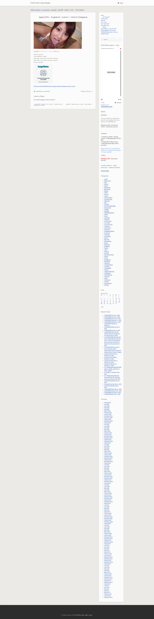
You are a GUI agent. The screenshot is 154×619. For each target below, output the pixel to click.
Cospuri (106, 196)
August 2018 (107, 563)
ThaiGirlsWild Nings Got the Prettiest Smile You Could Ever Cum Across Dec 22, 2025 (112, 333)
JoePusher (107, 226)
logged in (42, 99)
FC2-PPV (106, 204)
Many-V (106, 238)
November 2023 (108, 458)
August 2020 (107, 523)
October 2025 (107, 419)
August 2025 (107, 422)
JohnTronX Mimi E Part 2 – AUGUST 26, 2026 (111, 354)
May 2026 (106, 407)
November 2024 (108, 438)
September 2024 (108, 441)
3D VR (106, 179)
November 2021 (108, 498)
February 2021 (108, 513)
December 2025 (108, 416)
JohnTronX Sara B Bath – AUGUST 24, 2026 (110, 358)
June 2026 (107, 406)
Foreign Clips (104, 18)
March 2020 (107, 532)
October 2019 (107, 540)
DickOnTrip (107, 201)
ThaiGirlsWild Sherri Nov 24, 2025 (113, 389)
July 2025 (106, 424)
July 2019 (106, 545)
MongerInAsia (107, 241)
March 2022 (107, 491)
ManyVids (106, 239)
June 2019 (107, 547)
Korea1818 (107, 233)
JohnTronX (107, 229)
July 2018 (106, 565)
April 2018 (106, 570)
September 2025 (108, 421)
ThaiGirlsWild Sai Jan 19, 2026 (112, 330)
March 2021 (107, 511)
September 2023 (108, 461)
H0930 (106, 214)
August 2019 (107, 543)
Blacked (106, 191)
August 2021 (107, 503)
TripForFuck (107, 280)
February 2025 (108, 432)
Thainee (106, 270)
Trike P (106, 278)
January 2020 (107, 535)
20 (104, 302)
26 (101, 303)
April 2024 (106, 449)
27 (104, 303)
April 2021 (106, 510)
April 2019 (106, 550)
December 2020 (108, 516)
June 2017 (107, 587)
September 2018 (108, 562)
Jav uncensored (46, 10)
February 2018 (108, 574)
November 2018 (108, 558)
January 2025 (107, 434)
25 (119, 302)
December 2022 (108, 476)
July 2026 (106, 404)
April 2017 (106, 590)
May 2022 (106, 488)
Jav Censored (106, 17)
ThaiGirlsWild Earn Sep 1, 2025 (112, 394)
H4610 (106, 216)
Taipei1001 (107, 263)
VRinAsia (106, 285)
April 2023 (106, 469)
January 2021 (107, 515)
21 (107, 302)
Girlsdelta (106, 211)
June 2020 (107, 527)
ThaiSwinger (107, 273)
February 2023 (108, 473)
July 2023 (106, 464)
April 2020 (106, 530)
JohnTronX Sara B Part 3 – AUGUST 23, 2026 (111, 361)
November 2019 (108, 538)
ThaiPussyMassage (109, 271)
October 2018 (107, 560)
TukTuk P (106, 281)
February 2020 (108, 533)
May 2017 (106, 589)
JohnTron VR (107, 228)
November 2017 (108, 579)
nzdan (105, 249)
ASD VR (106, 184)
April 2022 (106, 490)
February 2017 (108, 594)
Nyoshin (106, 248)
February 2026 (108, 412)
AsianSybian (107, 187)
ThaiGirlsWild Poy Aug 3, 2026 (112, 315)
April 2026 (106, 409)
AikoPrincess (107, 181)
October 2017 (107, 580)
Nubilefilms (107, 246)
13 (104, 300)
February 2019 (108, 553)
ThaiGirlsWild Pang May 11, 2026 (112, 320)
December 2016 (108, 597)
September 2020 (108, 521)
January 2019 (107, 555)
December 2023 (108, 456)
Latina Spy (107, 234)
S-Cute (106, 258)
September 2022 (108, 481)
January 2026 (107, 414)
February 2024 (108, 453)
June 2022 (107, 486)
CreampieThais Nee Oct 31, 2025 (112, 384)
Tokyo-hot (106, 276)
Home (102, 15)
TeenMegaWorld (108, 265)
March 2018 (107, 572)
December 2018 (108, 557)
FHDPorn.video (80, 615)
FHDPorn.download (35, 10)
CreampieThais (108, 199)
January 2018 (107, 575)
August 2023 (107, 463)
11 (119, 298)
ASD (105, 182)
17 (116, 300)
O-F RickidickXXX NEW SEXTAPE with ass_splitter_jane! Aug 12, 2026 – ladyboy (112, 368)
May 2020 (106, 528)
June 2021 (107, 506)
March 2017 (107, 592)
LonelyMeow (107, 236)
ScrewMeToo (107, 260)
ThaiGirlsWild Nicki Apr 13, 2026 (112, 322)
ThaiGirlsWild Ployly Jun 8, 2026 (112, 318)
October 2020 (107, 520)
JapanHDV (53, 10)
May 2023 (106, 468)
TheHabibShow (108, 275)
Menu (121, 3)
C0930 (106, 192)
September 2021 (108, 501)
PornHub (106, 253)
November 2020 (108, 518)
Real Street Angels (109, 254)
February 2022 (108, 493)
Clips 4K (103, 20)
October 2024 (107, 439)
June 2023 (107, 466)
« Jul (102, 307)
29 (110, 303)
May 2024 (106, 448)
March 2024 (107, 451)
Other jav (106, 251)
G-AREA (106, 209)
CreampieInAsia (108, 197)
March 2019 (107, 552)
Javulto (90, 615)
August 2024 (107, 443)
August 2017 (107, 584)
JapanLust (107, 219)
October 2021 (107, 500)
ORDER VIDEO (105, 34)
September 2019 (108, 542)
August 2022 (107, 483)
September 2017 (108, 582)
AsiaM (105, 186)
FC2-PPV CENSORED (110, 206)
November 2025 (108, 417)
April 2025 (106, 429)
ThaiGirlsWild (107, 268)
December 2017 (108, 577)
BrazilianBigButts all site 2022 (108, 30)
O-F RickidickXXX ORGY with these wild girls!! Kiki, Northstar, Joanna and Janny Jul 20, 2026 (112, 377)
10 (116, 298)
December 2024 (108, 436)
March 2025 (107, 431)
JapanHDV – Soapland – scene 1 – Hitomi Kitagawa (63, 17)
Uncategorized (108, 283)
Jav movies (104, 22)
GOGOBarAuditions (109, 213)
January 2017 (107, 595)
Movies (104, 27)
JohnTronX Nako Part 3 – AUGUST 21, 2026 (110, 364)
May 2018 (106, 569)
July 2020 (106, 525)
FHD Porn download (40, 3)
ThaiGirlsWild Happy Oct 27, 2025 (113, 391)
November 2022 (108, 478)
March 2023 (107, 471)
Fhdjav (86, 615)
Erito (105, 202)
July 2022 (106, 485)
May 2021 (106, 508)
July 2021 (106, 505)
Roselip (106, 256)
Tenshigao (107, 266)
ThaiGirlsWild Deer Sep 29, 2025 (112, 392)
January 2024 (107, 454)
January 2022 (107, 495)
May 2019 (106, 548)
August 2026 (107, 402)
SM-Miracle (107, 261)
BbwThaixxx (107, 189)
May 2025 (106, 427)
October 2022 (107, 480)
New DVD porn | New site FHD (108, 29)
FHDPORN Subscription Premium (109, 32)
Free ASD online (105, 25)
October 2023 (107, 459)
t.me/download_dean (106, 106)
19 (101, 302)
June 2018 (107, 567)
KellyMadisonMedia (109, 231)
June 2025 (107, 426)
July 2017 (106, 585)
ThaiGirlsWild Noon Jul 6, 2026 (112, 317)
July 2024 (106, 444)
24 (116, 302)
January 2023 (107, 474)
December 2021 (108, 496)
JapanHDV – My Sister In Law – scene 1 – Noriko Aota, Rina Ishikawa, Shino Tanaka (48, 104)
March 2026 (107, 411)
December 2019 (108, 537)
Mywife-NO (107, 244)
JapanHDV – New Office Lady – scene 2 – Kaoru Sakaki (78, 104)
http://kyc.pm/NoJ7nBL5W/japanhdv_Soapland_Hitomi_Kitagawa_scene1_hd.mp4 (54, 86)
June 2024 (107, 446)
